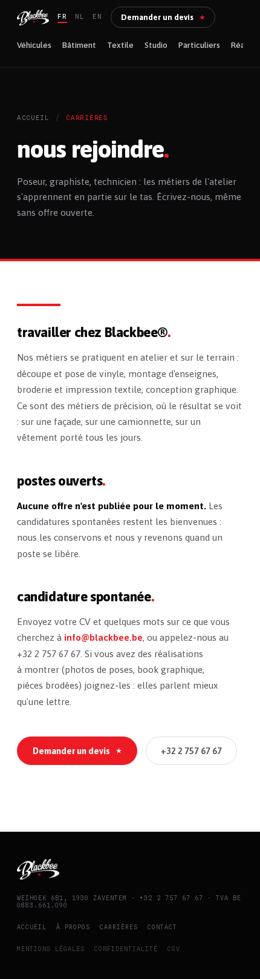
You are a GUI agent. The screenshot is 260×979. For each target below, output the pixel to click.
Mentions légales (51, 948)
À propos (73, 927)
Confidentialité (126, 948)
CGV (173, 948)
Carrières (119, 927)
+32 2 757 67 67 (191, 751)
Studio (156, 45)
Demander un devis (163, 17)
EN (97, 16)
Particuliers (199, 45)
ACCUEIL (33, 117)
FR (62, 16)
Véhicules (34, 45)
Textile (120, 45)
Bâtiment (79, 45)
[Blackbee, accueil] (33, 17)
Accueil (32, 927)
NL (80, 16)
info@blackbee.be (103, 637)
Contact (162, 927)
